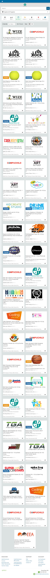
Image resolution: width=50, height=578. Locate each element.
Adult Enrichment (5, 559)
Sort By (5, 24)
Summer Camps (5, 565)
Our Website (16, 565)
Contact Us (28, 562)
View (26, 24)
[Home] (2, 1)
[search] (23, 8)
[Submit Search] (48, 8)
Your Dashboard (41, 559)
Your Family (40, 560)
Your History (40, 562)
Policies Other (29, 560)
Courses (3, 560)
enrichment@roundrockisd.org (42, 573)
